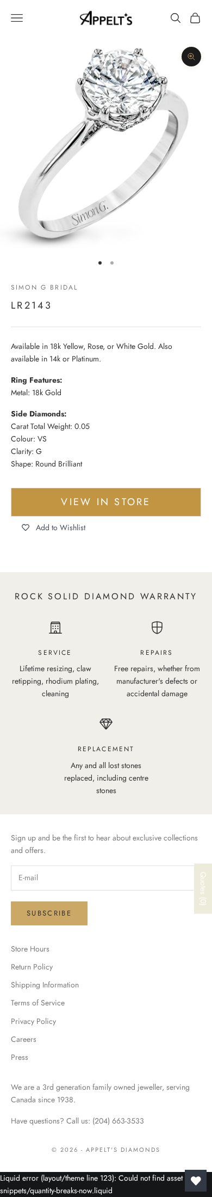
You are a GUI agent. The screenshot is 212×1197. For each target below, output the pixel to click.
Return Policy (32, 966)
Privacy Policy (33, 1021)
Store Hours (30, 948)
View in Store (106, 502)
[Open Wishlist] (196, 1181)
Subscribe (49, 913)
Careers (23, 1039)
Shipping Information (45, 984)
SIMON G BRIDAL (44, 287)
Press (19, 1057)
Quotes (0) (203, 889)
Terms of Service (38, 1002)
